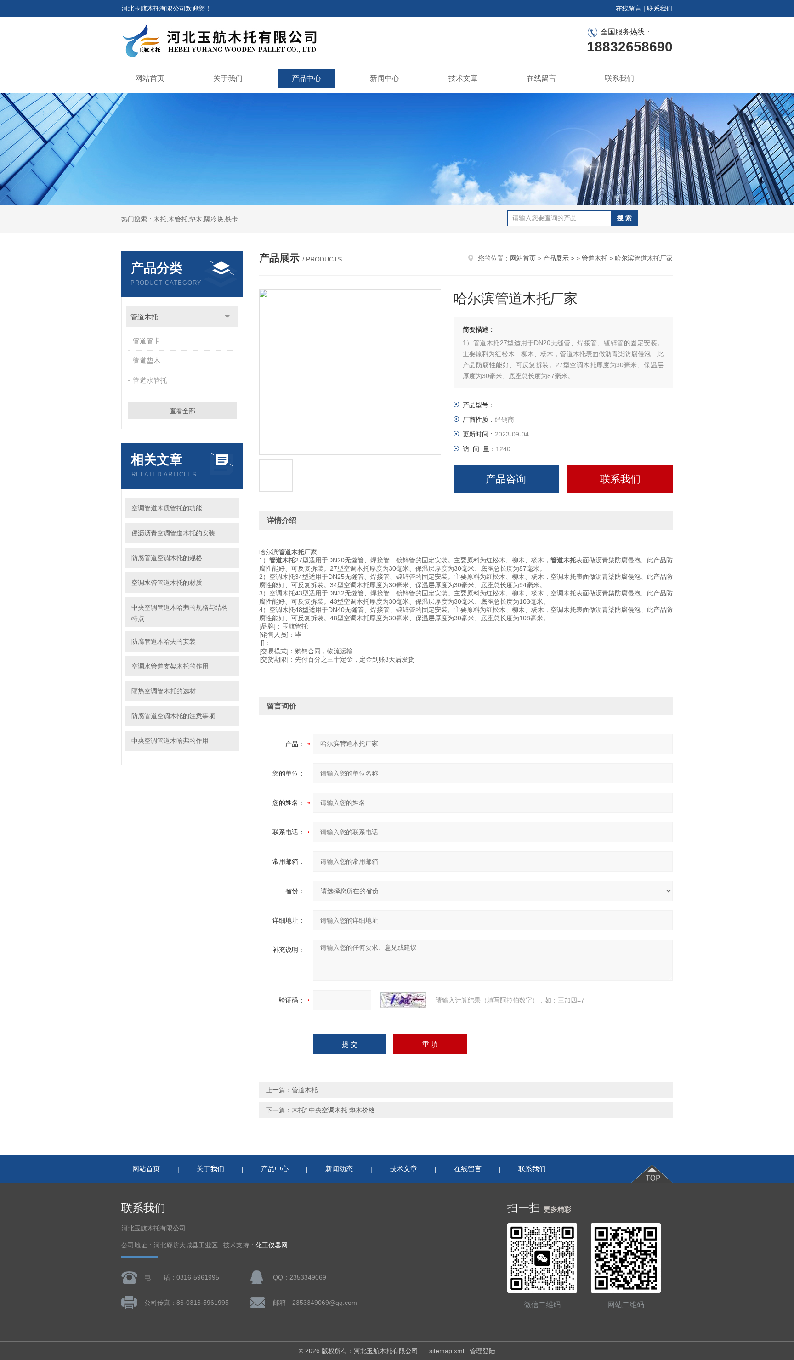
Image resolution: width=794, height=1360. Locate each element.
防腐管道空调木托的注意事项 (173, 716)
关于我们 (228, 78)
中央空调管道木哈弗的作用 (170, 740)
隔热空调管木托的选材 (163, 691)
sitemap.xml (446, 1350)
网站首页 (149, 78)
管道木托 (144, 317)
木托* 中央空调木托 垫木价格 (333, 1110)
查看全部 (182, 410)
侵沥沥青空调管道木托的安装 (173, 533)
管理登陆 (482, 1350)
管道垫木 (146, 360)
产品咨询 (506, 479)
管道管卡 (146, 341)
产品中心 (306, 78)
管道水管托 (150, 380)
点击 (227, 316)
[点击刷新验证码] (403, 1000)
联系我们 (660, 8)
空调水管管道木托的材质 (166, 582)
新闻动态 (339, 1169)
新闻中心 (384, 78)
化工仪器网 (271, 1245)
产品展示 (556, 258)
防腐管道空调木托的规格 (166, 557)
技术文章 (463, 78)
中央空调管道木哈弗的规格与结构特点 (179, 613)
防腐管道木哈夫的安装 (163, 641)
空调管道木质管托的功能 (166, 508)
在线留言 (628, 8)
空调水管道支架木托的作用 (170, 666)
